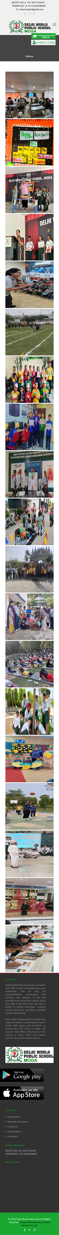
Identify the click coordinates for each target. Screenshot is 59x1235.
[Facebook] (24, 1229)
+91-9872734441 (36, 2)
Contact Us (12, 1126)
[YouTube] (29, 1229)
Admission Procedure (17, 1121)
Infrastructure (13, 1131)
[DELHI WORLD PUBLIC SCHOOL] (29, 26)
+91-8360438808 (37, 6)
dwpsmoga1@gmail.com (31, 9)
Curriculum (12, 1136)
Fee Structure (13, 1116)
